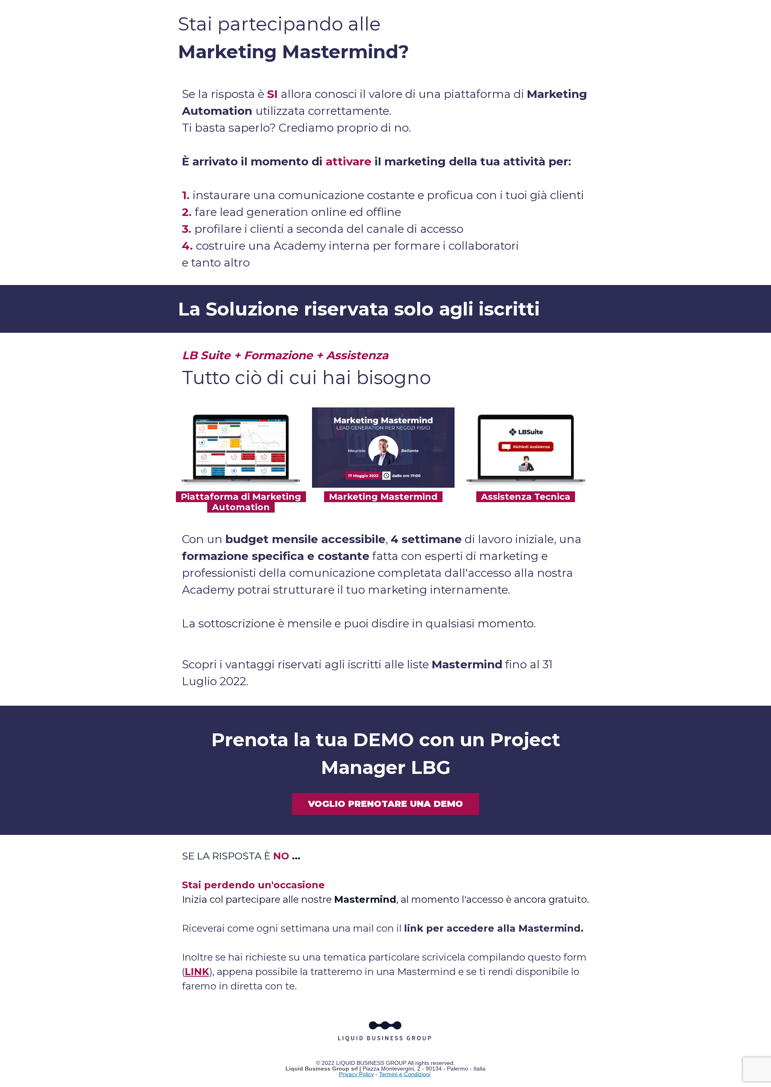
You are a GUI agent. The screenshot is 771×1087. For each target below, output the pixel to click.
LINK (197, 971)
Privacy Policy (356, 1074)
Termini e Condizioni (404, 1074)
